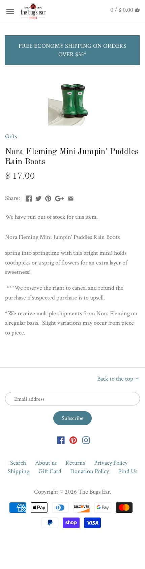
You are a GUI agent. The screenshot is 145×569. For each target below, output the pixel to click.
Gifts (11, 136)
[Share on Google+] (59, 197)
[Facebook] (61, 439)
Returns (75, 463)
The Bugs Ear (94, 492)
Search (18, 463)
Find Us (127, 471)
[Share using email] (71, 197)
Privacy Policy (110, 463)
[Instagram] (86, 439)
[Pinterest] (73, 439)
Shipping (18, 471)
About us (46, 463)
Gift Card (49, 471)
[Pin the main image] (48, 197)
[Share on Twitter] (38, 197)
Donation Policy (89, 471)
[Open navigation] (10, 11)
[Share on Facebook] (29, 197)
